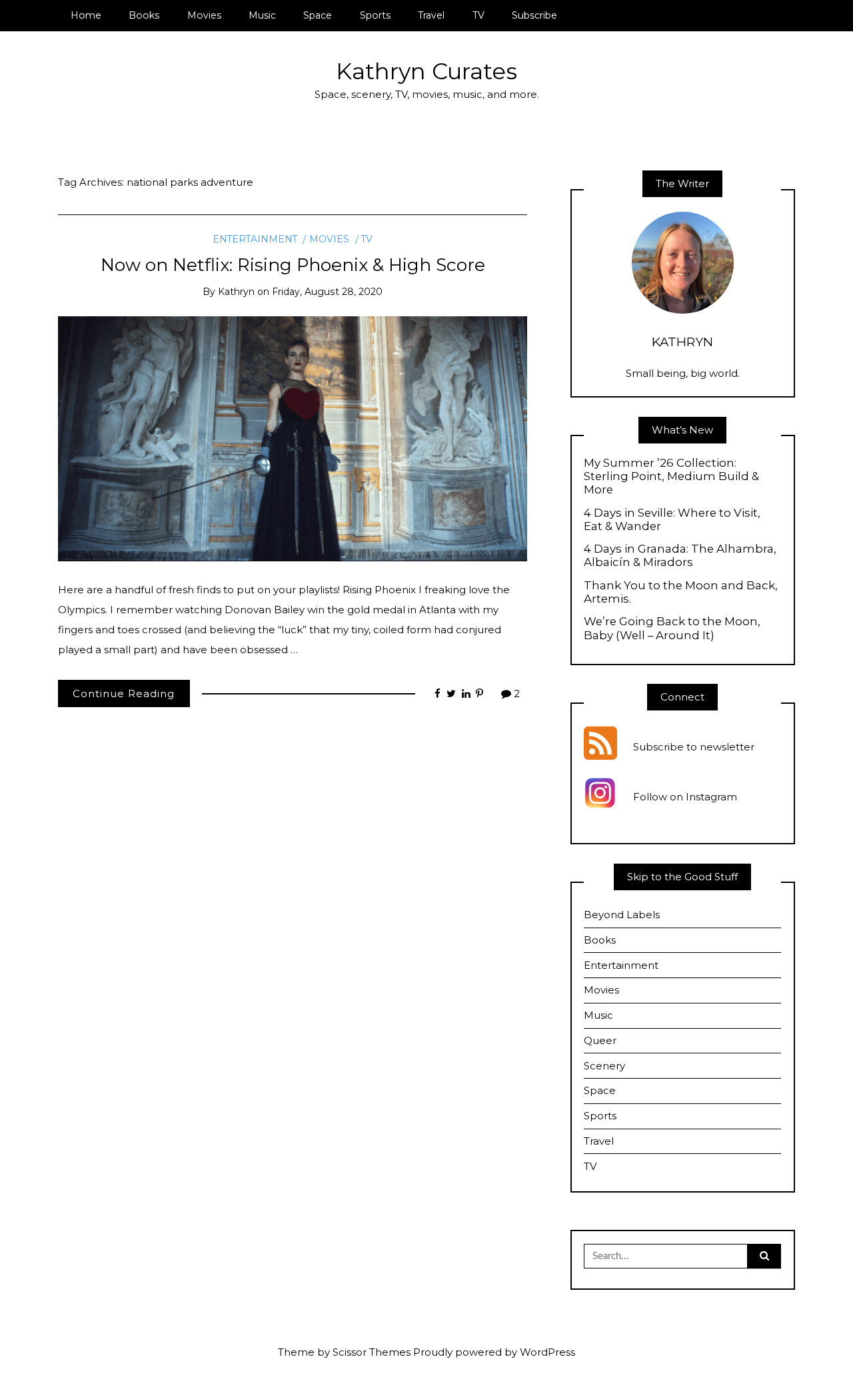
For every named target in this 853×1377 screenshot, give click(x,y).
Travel (431, 15)
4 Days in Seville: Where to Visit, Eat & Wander (672, 519)
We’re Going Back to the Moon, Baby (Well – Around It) (672, 628)
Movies (204, 15)
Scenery (604, 1065)
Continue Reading (124, 693)
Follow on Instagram (685, 797)
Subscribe (534, 15)
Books (144, 15)
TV (478, 15)
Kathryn (236, 292)
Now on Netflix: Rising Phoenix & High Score (293, 265)
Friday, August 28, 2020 (327, 292)
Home (86, 15)
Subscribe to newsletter (693, 747)
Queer (600, 1040)
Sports (375, 15)
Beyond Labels (622, 914)
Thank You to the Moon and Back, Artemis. (681, 592)
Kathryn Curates (426, 71)
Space (317, 15)
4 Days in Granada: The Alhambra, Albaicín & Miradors (680, 555)
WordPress (547, 1352)
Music (262, 15)
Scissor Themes (372, 1352)
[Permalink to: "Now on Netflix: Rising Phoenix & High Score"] (292, 437)
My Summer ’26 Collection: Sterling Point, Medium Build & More (671, 476)
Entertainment (255, 239)
